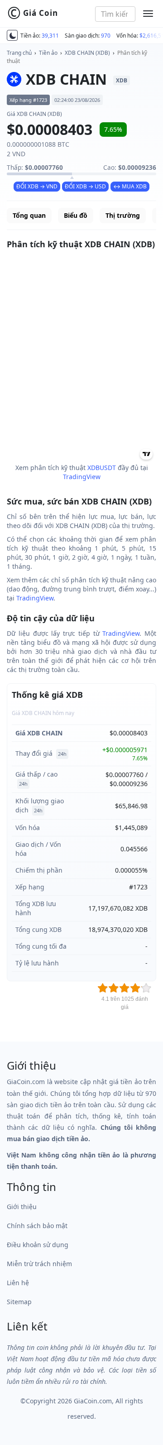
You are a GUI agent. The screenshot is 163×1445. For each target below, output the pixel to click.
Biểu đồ (75, 215)
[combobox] (115, 14)
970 (105, 35)
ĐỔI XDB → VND (37, 186)
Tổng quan (29, 215)
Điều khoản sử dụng (37, 1244)
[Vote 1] (102, 988)
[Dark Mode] (12, 35)
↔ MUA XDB (130, 186)
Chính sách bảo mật (37, 1225)
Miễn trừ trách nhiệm (39, 1263)
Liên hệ (18, 1282)
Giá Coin (32, 13)
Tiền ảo (48, 53)
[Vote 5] (146, 988)
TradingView (82, 476)
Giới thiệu (22, 1206)
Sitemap (19, 1301)
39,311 (50, 35)
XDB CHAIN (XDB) (87, 53)
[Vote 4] (135, 988)
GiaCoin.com (93, 1401)
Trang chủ (19, 53)
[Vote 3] (124, 988)
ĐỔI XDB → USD (85, 186)
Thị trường (122, 215)
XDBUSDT (101, 467)
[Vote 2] (113, 988)
